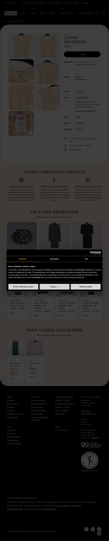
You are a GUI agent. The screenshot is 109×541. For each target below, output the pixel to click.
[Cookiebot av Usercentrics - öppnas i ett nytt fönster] (91, 252)
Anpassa (53, 286)
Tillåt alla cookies (85, 286)
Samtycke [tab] (22, 259)
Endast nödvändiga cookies (23, 286)
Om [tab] (86, 259)
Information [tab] (54, 259)
